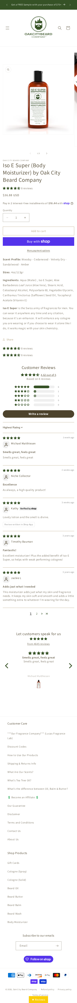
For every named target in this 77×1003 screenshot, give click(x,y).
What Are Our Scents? (20, 772)
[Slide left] (30, 153)
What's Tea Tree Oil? (19, 780)
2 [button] (37, 613)
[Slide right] (47, 153)
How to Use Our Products (22, 755)
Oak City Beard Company (25, 989)
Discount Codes (16, 746)
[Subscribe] (57, 945)
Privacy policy (65, 989)
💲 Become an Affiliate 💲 (23, 797)
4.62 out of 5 (48, 375)
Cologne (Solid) (16, 879)
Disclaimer (13, 814)
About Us (13, 839)
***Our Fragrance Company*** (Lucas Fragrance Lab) (36, 736)
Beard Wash (14, 913)
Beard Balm (14, 905)
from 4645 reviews (38, 644)
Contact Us (14, 831)
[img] (11, 438)
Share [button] (10, 339)
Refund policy (47, 989)
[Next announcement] (70, 5)
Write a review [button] (38, 414)
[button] (7, 28)
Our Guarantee (16, 805)
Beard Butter (15, 896)
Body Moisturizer (17, 922)
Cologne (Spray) (17, 871)
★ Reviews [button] (38, 999)
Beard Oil (13, 888)
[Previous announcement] (7, 5)
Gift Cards (13, 863)
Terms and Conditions (20, 822)
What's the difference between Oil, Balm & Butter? (37, 788)
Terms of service (40, 995)
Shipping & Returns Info (21, 763)
